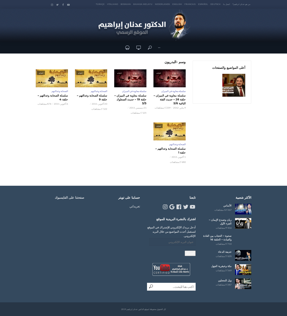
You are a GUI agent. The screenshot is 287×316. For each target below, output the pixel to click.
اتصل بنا (226, 4)
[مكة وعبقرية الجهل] (243, 269)
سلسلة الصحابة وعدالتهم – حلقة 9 (92, 97)
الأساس (227, 205)
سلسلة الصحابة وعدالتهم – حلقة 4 (53, 97)
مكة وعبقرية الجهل (221, 266)
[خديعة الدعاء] (243, 255)
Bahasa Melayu (142, 4)
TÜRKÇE (100, 4)
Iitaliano (112, 4)
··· (159, 47)
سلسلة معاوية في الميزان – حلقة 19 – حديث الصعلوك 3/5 (130, 99)
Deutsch (215, 4)
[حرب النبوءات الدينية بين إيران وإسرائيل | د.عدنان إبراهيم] (233, 85)
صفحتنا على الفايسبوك (69, 197)
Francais (190, 4)
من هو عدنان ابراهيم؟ (241, 4)
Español (203, 4)
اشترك (190, 253)
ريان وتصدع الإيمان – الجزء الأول (220, 221)
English (177, 4)
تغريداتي (134, 206)
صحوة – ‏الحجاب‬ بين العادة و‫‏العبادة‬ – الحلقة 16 (217, 237)
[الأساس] (243, 209)
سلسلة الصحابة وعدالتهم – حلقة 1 (170, 150)
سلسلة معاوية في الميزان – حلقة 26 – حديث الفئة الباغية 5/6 (170, 99)
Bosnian (126, 4)
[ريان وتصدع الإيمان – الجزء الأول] (243, 223)
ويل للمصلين (225, 280)
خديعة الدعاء (225, 251)
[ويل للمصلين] (243, 284)
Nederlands (162, 4)
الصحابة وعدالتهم (99, 91)
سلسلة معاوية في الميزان (173, 91)
